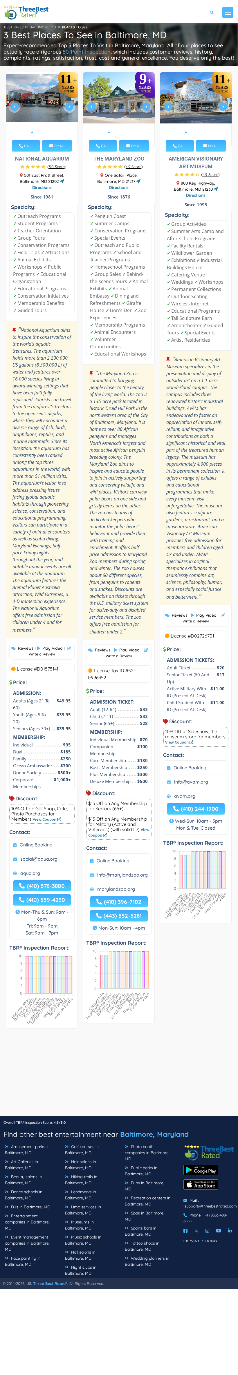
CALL (28, 145)
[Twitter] (196, 1230)
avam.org (184, 796)
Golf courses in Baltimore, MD (82, 1149)
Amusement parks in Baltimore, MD (27, 1149)
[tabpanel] (42, 109)
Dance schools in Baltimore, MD (23, 1195)
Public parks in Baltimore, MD (141, 1171)
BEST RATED (14, 27)
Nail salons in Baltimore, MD (80, 1255)
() (56, 166)
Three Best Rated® (50, 1283)
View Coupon (45, 819)
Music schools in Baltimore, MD (83, 1240)
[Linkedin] (230, 1230)
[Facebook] (185, 1230)
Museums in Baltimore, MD (79, 1225)
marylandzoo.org (116, 889)
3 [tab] (41, 132)
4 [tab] (46, 132)
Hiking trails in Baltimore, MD (81, 1179)
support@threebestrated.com (211, 1206)
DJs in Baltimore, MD (30, 1207)
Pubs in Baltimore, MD (144, 1186)
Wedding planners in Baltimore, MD (147, 1261)
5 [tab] (51, 132)
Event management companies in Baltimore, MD (27, 1243)
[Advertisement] (119, 1075)
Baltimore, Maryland (154, 1134)
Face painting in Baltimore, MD (23, 1261)
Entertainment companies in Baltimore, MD (27, 1222)
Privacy (191, 1240)
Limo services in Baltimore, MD (83, 1210)
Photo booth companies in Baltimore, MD (147, 1152)
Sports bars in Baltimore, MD (140, 1231)
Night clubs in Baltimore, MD (80, 1270)
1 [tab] (32, 132)
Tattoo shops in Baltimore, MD (142, 1246)
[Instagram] (207, 1230)
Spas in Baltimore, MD (144, 1216)
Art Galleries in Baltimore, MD (21, 1164)
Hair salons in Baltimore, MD (80, 1164)
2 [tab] (37, 132)
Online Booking (36, 845)
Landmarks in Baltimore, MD (80, 1195)
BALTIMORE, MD (43, 27)
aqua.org (30, 873)
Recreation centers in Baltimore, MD (147, 1201)
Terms (211, 1240)
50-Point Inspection (87, 51)
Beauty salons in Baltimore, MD (23, 1179)
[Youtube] (218, 1230)
